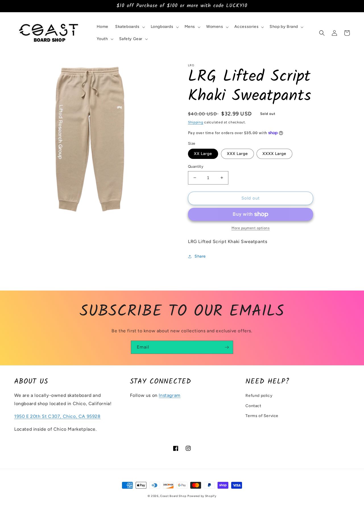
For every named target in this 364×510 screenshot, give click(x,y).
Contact (253, 405)
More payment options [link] (250, 228)
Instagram (169, 395)
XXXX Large (274, 153)
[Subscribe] (226, 347)
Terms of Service (261, 415)
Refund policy (258, 395)
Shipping (195, 122)
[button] (129, 27)
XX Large (203, 153)
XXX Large (237, 153)
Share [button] (200, 256)
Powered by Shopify (201, 496)
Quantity (195, 166)
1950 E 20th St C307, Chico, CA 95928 (57, 416)
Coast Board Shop (173, 496)
